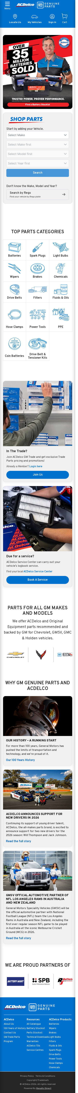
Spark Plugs (55, 1050)
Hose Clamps (56, 1063)
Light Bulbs (55, 1037)
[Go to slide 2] (34, 104)
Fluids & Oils (55, 1045)
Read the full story (18, 841)
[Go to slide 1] (31, 104)
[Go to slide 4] (41, 104)
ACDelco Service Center (37, 571)
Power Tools (55, 1058)
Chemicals (54, 1067)
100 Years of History (15, 1028)
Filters (52, 1041)
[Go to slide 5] (44, 104)
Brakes (52, 1032)
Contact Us (10, 1032)
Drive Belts (55, 1054)
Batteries (54, 1024)
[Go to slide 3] (38, 104)
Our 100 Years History (20, 760)
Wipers (52, 1028)
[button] (65, 135)
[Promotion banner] (37, 72)
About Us (9, 1024)
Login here (35, 466)
